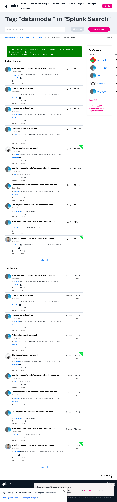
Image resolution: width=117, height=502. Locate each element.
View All (44, 260)
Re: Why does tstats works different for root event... (33, 205)
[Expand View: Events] (74, 3)
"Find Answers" (15, 52)
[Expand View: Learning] (95, 3)
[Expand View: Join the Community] (48, 3)
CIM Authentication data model (25, 148)
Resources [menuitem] (25, 8)
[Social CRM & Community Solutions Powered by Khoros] (106, 475)
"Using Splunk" (65, 49)
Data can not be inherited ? (23, 108)
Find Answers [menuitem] (57, 4)
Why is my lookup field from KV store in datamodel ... (34, 238)
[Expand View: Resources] (31, 8)
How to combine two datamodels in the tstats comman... (35, 185)
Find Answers (10, 37)
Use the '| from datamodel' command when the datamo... (35, 168)
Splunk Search (38, 37)
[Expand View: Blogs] (83, 3)
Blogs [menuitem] (80, 4)
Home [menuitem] (23, 4)
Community (29, 52)
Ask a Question (99, 29)
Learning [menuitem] (90, 4)
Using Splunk (24, 37)
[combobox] (44, 29)
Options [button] (106, 37)
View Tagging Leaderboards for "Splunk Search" (96, 108)
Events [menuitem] (70, 4)
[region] (33, 495)
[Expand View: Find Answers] (64, 3)
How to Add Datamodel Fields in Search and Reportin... (34, 221)
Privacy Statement (10, 498)
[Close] (64, 491)
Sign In (107, 6)
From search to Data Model (23, 88)
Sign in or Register (91, 490)
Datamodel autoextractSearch (24, 128)
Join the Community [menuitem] (39, 4)
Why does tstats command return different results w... (34, 68)
